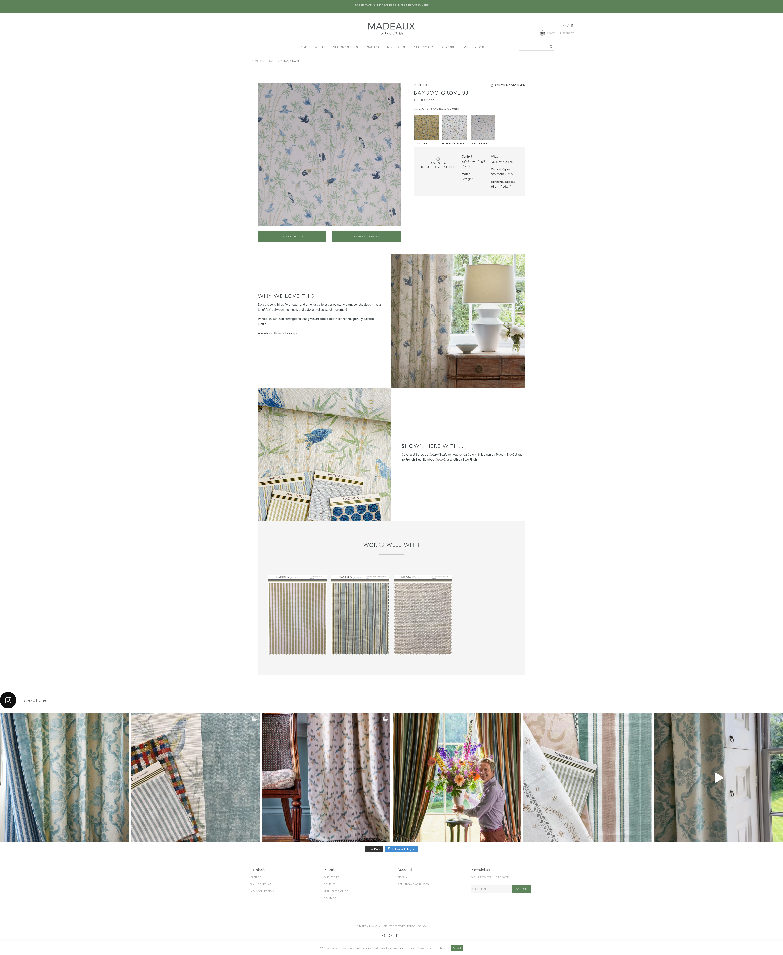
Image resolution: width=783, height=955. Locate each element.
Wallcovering (379, 47)
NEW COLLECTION (262, 891)
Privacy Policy (436, 948)
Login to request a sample (438, 165)
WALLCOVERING (260, 884)
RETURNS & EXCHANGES (413, 884)
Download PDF (292, 236)
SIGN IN (402, 877)
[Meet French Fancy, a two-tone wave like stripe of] (718, 777)
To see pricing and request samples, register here (392, 5)
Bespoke (448, 47)
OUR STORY (331, 877)
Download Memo (366, 236)
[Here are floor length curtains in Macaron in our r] (457, 777)
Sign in (568, 26)
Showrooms (424, 47)
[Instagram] (383, 935)
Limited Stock (472, 47)
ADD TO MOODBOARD (510, 85)
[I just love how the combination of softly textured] (587, 777)
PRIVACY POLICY (416, 926)
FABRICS (255, 877)
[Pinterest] (390, 935)
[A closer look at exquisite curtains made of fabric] (326, 777)
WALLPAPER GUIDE (336, 891)
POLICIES (329, 884)
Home (303, 47)
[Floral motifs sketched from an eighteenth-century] (64, 777)
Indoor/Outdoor (347, 47)
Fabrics (320, 47)
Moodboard (567, 32)
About (403, 47)
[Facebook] (397, 935)
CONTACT (330, 898)
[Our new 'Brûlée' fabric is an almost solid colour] (195, 777)
